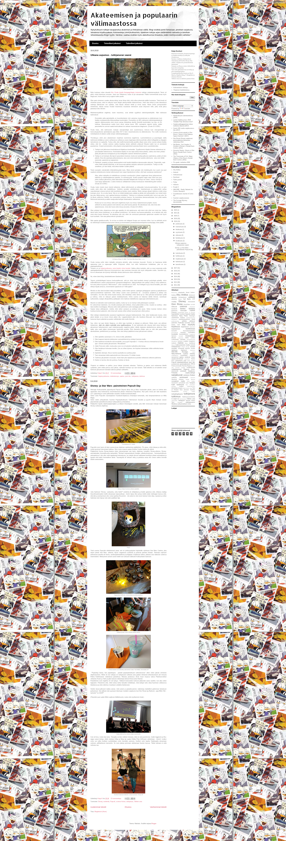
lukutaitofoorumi (191, 339)
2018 (175, 221)
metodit (192, 345)
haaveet (187, 314)
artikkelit (191, 297)
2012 (175, 282)
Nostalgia (185, 352)
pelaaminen (179, 360)
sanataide (183, 371)
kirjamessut (185, 327)
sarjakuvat (177, 375)
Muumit (187, 348)
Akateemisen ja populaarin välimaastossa (134, 19)
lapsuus (173, 336)
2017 (175, 268)
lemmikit (181, 336)
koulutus (183, 332)
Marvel (173, 345)
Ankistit (175, 172)
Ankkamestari (177, 175)
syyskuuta (179, 232)
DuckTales (187, 304)
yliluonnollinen (182, 404)
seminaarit (184, 377)
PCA (172, 360)
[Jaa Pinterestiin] (134, 373)
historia (182, 317)
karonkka (187, 322)
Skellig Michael (190, 379)
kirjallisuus (175, 327)
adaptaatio (181, 292)
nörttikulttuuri (174, 355)
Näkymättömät (176, 353)
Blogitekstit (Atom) (101, 811)
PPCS (193, 364)
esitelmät (106, 801)
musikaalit (181, 348)
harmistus (174, 316)
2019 (175, 218)
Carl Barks (187, 299)
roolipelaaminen (176, 369)
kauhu (193, 322)
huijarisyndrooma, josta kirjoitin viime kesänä (115, 268)
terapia (180, 388)
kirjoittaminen (175, 329)
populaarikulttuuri (182, 362)
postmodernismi (185, 364)
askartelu (174, 299)
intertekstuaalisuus (184, 319)
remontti (177, 367)
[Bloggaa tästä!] (128, 373)
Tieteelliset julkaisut (112, 43)
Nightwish (184, 350)
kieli (178, 324)
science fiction (120, 801)
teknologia (174, 388)
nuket (193, 352)
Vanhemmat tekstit (158, 807)
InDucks (176, 184)
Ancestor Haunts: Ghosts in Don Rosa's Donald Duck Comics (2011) (183, 152)
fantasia (192, 309)
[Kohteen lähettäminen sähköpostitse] (126, 373)
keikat (173, 324)
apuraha (174, 297)
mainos (180, 343)
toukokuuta (179, 253)
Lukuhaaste (175, 339)
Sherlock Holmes (177, 379)
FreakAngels (181, 312)
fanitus (182, 309)
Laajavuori (192, 334)
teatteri (181, 386)
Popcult (112, 801)
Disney (100, 801)
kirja (183, 325)
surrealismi (182, 383)
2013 (175, 279)
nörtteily (192, 353)
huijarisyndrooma (103, 376)
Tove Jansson (184, 389)
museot (192, 346)
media (188, 345)
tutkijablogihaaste (177, 394)
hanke (193, 314)
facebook (174, 308)
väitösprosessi (190, 402)
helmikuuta (179, 261)
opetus (122, 376)
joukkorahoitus (175, 321)
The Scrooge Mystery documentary (180, 201)
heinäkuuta (179, 238)
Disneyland (191, 301)
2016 (175, 271)
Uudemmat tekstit (98, 807)
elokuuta (179, 235)
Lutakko (185, 341)
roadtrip (183, 367)
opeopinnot (174, 357)
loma (186, 338)
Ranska (184, 366)
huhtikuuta (179, 256)
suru (187, 383)
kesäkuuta (179, 241)
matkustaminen (180, 345)
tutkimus (142, 376)
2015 (175, 274)
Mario (186, 343)
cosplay (174, 301)
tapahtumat (180, 384)
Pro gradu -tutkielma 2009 (181, 162)
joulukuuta (179, 224)
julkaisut (192, 321)
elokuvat (174, 306)
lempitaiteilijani (190, 336)
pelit (185, 360)
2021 (175, 213)
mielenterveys (114, 376)
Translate (187, 108)
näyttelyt (185, 353)
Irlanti (193, 319)
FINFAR (192, 310)
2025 (175, 210)
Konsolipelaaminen (189, 330)
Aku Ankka (176, 170)
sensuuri (193, 377)
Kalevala (181, 323)
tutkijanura (135, 376)
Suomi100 (174, 383)
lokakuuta (179, 229)
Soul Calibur (191, 381)
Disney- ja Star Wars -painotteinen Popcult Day (115, 386)
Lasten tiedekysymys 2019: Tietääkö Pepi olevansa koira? (183, 121)
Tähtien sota (138, 801)
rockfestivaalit (191, 367)
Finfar (175, 182)
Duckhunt (176, 177)
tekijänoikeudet (191, 386)
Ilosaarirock (174, 319)
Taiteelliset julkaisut (134, 43)
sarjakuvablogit (190, 373)
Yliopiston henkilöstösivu (181, 90)
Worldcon (174, 404)
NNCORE (174, 352)
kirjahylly (191, 325)
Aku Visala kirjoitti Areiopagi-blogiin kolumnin (126, 92)
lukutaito (182, 339)
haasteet (182, 314)
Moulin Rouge (185, 346)
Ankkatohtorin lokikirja (180, 87)
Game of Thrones (190, 312)
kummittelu (191, 332)
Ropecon (186, 369)
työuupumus (183, 399)
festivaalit (183, 310)
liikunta (173, 337)
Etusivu (95, 43)
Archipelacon (183, 297)
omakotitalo (183, 355)
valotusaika (174, 400)
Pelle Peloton (191, 360)
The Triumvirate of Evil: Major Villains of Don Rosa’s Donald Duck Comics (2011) (182, 158)
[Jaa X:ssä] (130, 373)
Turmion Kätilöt (189, 391)
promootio (179, 366)
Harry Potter (183, 316)
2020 (175, 216)
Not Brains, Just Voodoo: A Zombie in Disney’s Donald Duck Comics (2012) (183, 146)
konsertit (174, 330)
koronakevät (174, 332)
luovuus (180, 341)
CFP (193, 299)
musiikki (174, 348)
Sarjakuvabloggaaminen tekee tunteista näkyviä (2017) (183, 125)
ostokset (187, 357)
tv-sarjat (174, 399)
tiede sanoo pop (187, 388)
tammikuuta (180, 264)
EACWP (193, 304)
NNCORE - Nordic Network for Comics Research (183, 190)
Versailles (180, 402)
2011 (175, 285)
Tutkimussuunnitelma (188, 396)
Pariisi (193, 359)
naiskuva (174, 350)
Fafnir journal (177, 179)
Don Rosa (177, 304)
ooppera (192, 355)
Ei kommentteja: (116, 373)
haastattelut (175, 314)
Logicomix (180, 337)
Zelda (189, 404)
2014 (175, 276)
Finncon (174, 312)
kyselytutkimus (183, 334)
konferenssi (190, 329)
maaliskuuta (180, 259)
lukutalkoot (174, 341)
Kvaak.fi (176, 187)
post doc (128, 376)
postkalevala (175, 364)
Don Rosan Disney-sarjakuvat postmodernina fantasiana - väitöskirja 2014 (182, 140)
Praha (173, 366)
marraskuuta (180, 227)
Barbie (180, 299)
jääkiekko (174, 322)
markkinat (192, 343)
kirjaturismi (192, 326)
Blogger (153, 823)
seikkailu (174, 377)
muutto (193, 348)
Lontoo (193, 337)
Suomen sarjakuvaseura (181, 198)
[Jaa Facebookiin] (132, 373)
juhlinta (184, 321)
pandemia (187, 359)
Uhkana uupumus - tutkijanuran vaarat (110, 55)
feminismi (174, 310)
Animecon (192, 295)
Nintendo (192, 350)
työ (178, 399)
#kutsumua (174, 292)
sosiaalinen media (178, 381)
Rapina (189, 366)
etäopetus (192, 306)
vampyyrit (181, 400)
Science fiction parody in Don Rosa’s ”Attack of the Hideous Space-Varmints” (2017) (183, 134)
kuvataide (174, 334)
